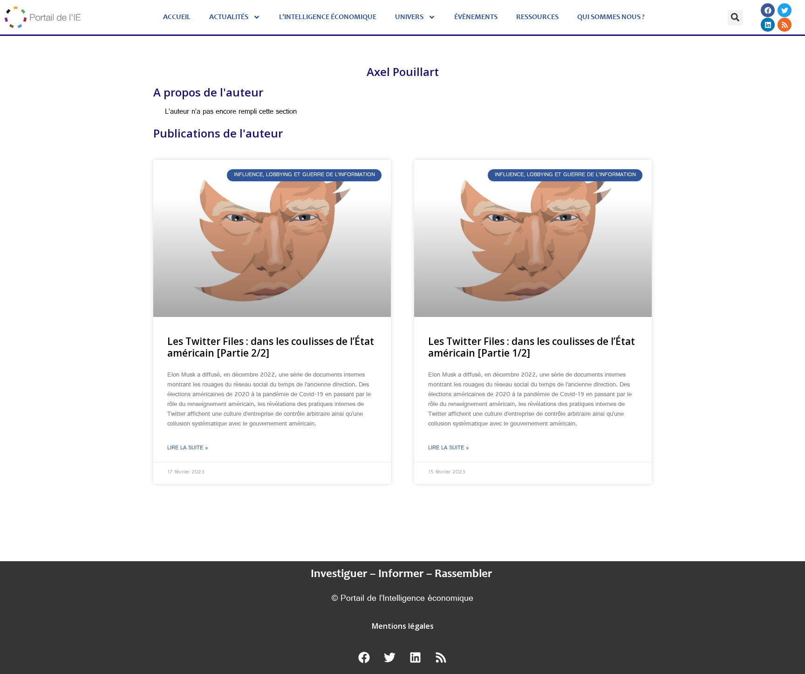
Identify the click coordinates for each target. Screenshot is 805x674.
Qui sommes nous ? (611, 17)
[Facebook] (768, 10)
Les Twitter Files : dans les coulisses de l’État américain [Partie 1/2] (531, 347)
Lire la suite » (187, 448)
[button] (735, 17)
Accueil (177, 17)
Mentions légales (403, 626)
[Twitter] (784, 10)
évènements (476, 17)
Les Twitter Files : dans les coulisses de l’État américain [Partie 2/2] (270, 347)
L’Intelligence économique (327, 17)
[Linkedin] (768, 25)
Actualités (228, 17)
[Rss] (784, 25)
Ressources (537, 17)
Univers (409, 17)
